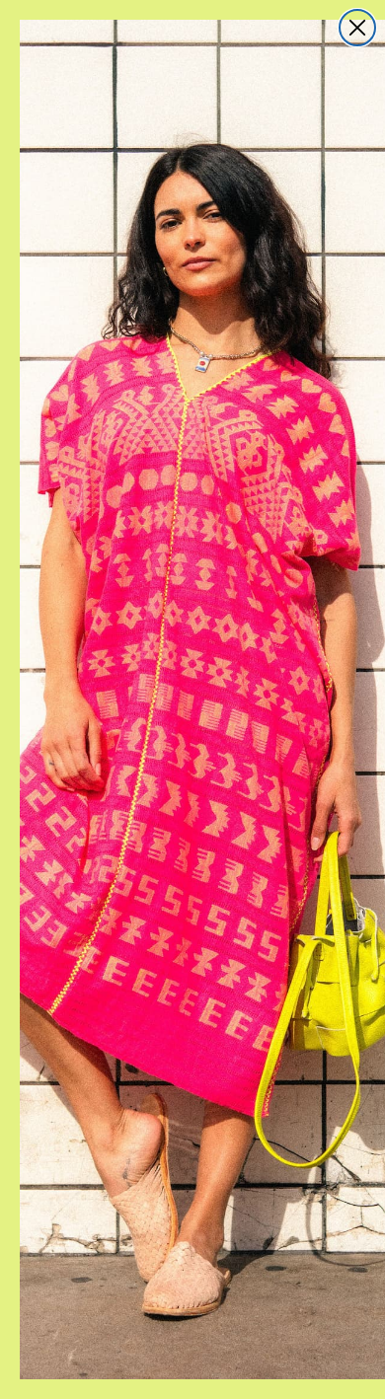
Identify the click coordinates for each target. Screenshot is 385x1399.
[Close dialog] (357, 27)
